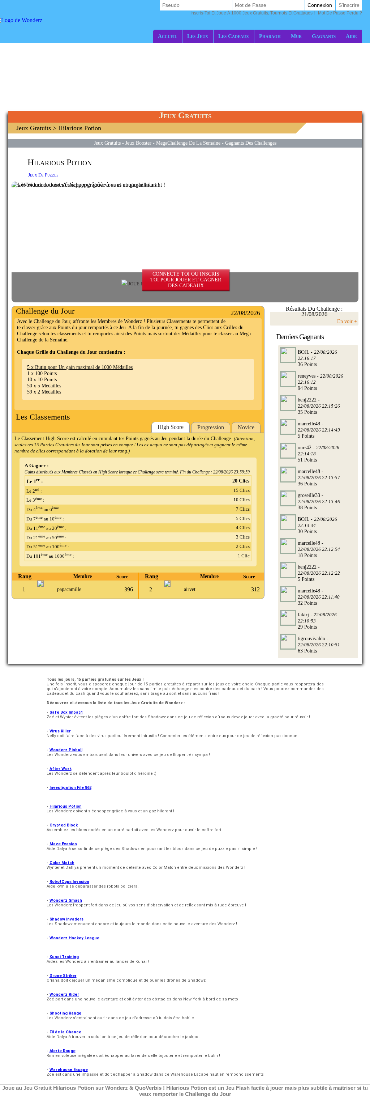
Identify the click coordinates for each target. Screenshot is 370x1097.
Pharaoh (270, 36)
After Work (61, 768)
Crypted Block (64, 825)
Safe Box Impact (66, 712)
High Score (171, 427)
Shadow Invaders (66, 919)
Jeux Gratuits (33, 128)
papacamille (69, 589)
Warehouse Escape (69, 1069)
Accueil (167, 36)
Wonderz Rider (64, 994)
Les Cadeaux (233, 36)
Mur (296, 36)
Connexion (319, 5)
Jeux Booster (138, 143)
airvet (189, 589)
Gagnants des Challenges (250, 143)
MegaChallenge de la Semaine (188, 143)
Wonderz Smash (66, 900)
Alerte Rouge (63, 1051)
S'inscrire (349, 5)
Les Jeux (197, 36)
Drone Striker (63, 975)
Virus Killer (60, 731)
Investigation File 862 (70, 787)
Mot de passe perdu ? (276, 13)
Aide (351, 36)
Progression (210, 427)
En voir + (347, 321)
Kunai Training (64, 956)
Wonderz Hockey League (74, 938)
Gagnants (324, 36)
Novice (246, 427)
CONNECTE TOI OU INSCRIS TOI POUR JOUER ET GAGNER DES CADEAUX (185, 279)
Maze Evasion (63, 844)
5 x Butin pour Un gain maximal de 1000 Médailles (80, 367)
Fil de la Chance (65, 1032)
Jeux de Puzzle (43, 175)
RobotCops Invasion (69, 881)
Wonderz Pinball (66, 750)
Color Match (62, 862)
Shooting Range (65, 1013)
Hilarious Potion (66, 806)
